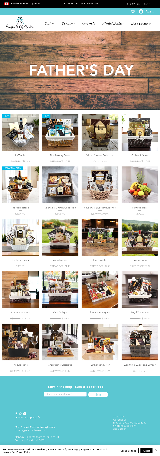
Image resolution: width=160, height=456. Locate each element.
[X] (24, 413)
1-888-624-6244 (139, 3)
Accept (146, 450)
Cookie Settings (128, 450)
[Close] (156, 451)
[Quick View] (100, 132)
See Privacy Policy (21, 452)
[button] (133, 11)
